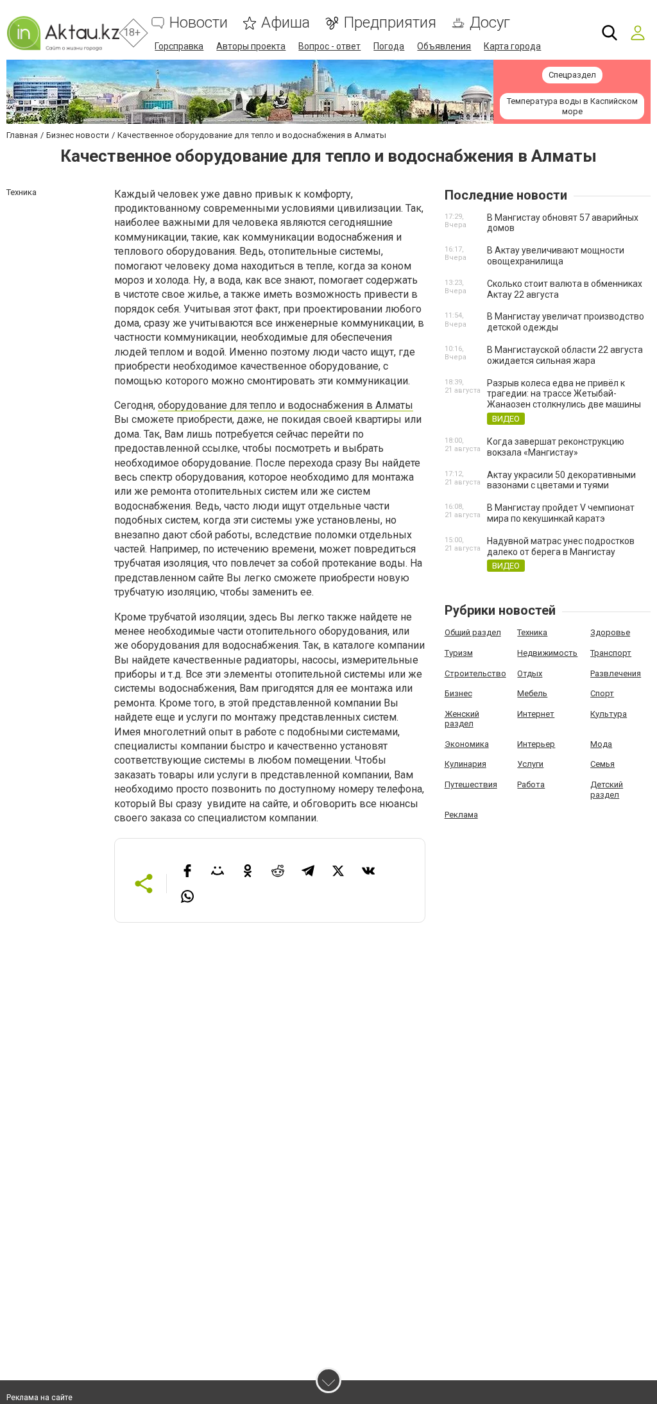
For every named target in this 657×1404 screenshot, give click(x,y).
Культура (608, 714)
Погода (388, 46)
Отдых (529, 673)
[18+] (62, 33)
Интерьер (536, 744)
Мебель (532, 693)
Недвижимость (547, 653)
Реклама (461, 814)
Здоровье (610, 632)
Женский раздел (462, 719)
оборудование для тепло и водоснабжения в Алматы (285, 405)
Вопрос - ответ (329, 46)
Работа (531, 784)
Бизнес (458, 693)
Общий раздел (473, 632)
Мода (601, 744)
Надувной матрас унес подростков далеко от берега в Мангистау (561, 546)
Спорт (602, 693)
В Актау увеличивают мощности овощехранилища (555, 255)
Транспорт (610, 653)
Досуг (490, 22)
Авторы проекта (251, 46)
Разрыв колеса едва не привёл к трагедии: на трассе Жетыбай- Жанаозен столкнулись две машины (564, 394)
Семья (602, 764)
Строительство (475, 673)
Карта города (512, 46)
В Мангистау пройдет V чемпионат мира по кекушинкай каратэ (561, 513)
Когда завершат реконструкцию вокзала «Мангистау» (555, 447)
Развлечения (615, 673)
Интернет (535, 714)
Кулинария (465, 764)
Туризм (459, 653)
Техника (532, 632)
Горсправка (179, 46)
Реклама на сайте (39, 1397)
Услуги (530, 764)
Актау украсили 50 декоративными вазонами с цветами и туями (561, 480)
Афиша (285, 22)
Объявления (444, 46)
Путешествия (471, 784)
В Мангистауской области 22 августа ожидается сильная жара (565, 355)
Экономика (467, 744)
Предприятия (389, 22)
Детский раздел (606, 790)
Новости (198, 22)
